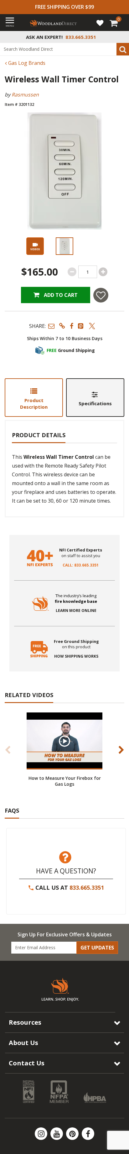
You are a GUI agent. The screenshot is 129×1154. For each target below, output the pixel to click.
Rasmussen (25, 94)
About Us (23, 1042)
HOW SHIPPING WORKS (76, 656)
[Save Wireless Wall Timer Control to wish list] (100, 295)
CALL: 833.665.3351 (81, 565)
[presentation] (64, 246)
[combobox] (64, 49)
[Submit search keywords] (122, 49)
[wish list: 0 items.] (99, 22)
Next (121, 749)
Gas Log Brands (26, 63)
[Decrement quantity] (72, 272)
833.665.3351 (87, 887)
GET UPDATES (97, 947)
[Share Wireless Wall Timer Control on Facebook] (71, 326)
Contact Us (26, 1063)
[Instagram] (41, 1133)
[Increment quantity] (103, 272)
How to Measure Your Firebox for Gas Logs (64, 781)
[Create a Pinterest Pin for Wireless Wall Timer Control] (81, 326)
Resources (25, 1022)
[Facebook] (88, 1133)
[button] (51, 326)
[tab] (34, 397)
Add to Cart (60, 295)
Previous (8, 749)
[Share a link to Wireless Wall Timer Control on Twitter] (92, 326)
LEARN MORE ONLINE (76, 610)
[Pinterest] (73, 1133)
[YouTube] (57, 1133)
